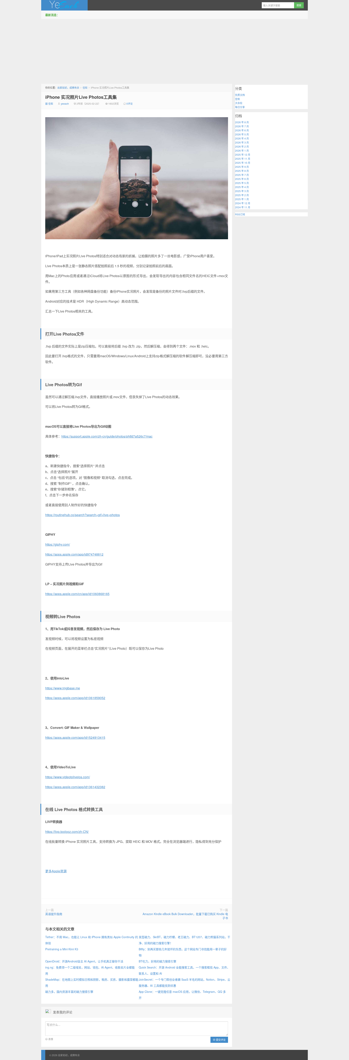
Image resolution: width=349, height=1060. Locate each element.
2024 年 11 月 (242, 207)
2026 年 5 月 (242, 134)
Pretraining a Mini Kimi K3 (61, 949)
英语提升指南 (53, 914)
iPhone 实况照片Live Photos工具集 (81, 97)
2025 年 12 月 (242, 154)
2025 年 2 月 (242, 195)
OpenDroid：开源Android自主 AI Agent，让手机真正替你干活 (84, 961)
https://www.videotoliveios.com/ (67, 777)
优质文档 (240, 95)
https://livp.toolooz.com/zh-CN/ (67, 831)
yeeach (65, 103)
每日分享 (240, 107)
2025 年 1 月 (242, 199)
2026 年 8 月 (242, 122)
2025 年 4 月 (242, 187)
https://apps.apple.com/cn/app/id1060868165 (77, 593)
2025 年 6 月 (242, 179)
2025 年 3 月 (242, 191)
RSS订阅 (240, 214)
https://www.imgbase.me (62, 688)
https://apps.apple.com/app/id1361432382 (75, 787)
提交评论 (220, 1039)
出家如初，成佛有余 (64, 5)
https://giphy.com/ (57, 544)
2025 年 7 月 (242, 174)
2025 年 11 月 (242, 158)
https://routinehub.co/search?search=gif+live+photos (82, 514)
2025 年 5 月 (242, 183)
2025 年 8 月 (242, 170)
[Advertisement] (174, 50)
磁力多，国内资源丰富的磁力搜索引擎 (69, 992)
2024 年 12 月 (242, 203)
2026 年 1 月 (242, 150)
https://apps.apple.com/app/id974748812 (74, 554)
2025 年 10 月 (242, 162)
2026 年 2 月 (242, 146)
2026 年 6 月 (242, 130)
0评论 (129, 103)
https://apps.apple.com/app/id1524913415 (75, 737)
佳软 (85, 87)
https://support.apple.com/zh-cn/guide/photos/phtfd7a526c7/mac (106, 436)
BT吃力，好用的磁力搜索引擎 (157, 961)
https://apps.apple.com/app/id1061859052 (75, 697)
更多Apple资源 (56, 871)
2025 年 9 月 (242, 166)
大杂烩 (238, 103)
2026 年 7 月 (242, 126)
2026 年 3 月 (242, 142)
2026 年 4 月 (242, 138)
